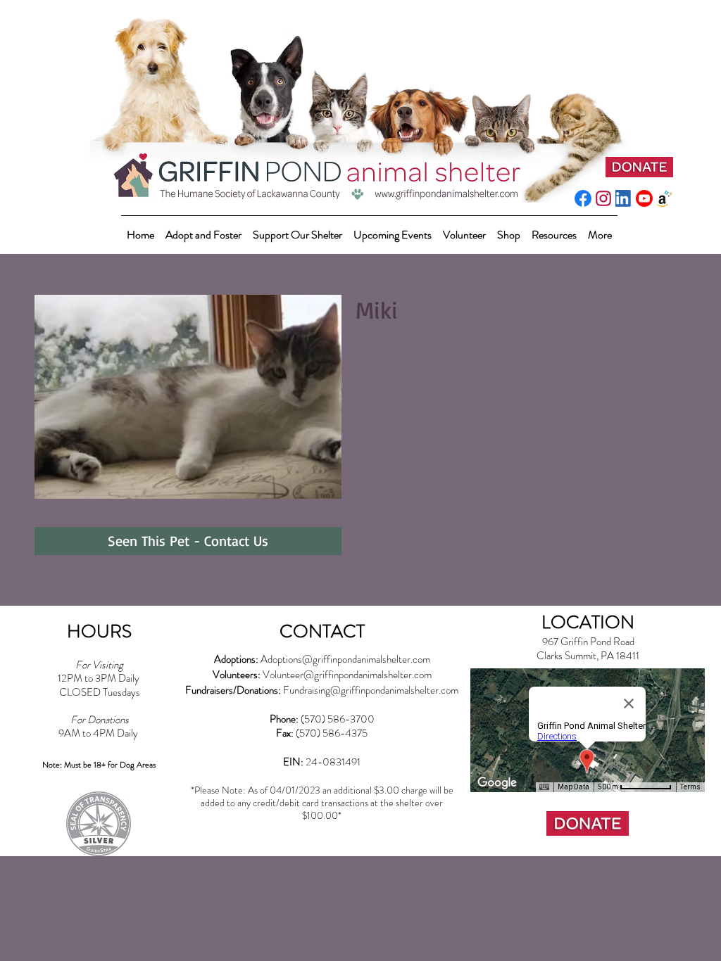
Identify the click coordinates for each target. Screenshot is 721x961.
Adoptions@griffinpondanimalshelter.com (345, 659)
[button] (297, 228)
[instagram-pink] (603, 198)
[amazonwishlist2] (664, 198)
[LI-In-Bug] (623, 198)
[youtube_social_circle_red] (644, 198)
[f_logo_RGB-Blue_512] (583, 198)
